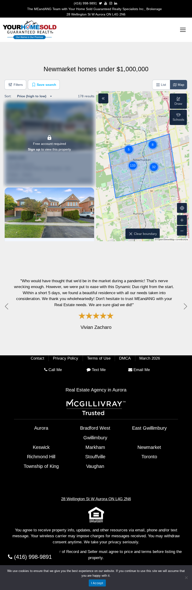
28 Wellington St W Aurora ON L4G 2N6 (96, 14)
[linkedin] (115, 3)
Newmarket (149, 447)
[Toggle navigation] (183, 29)
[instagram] (110, 3)
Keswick (41, 447)
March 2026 (149, 358)
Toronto (149, 456)
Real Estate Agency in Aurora (96, 389)
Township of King (41, 466)
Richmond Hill (41, 456)
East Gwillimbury (149, 428)
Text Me (99, 370)
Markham (95, 447)
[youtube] (105, 3)
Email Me (141, 370)
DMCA (125, 358)
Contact (37, 358)
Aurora (41, 428)
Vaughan (95, 466)
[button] (178, 117)
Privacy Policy (65, 358)
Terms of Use (99, 358)
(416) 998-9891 (85, 3)
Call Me (55, 370)
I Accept (97, 583)
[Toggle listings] (103, 98)
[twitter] (100, 3)
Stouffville (95, 456)
